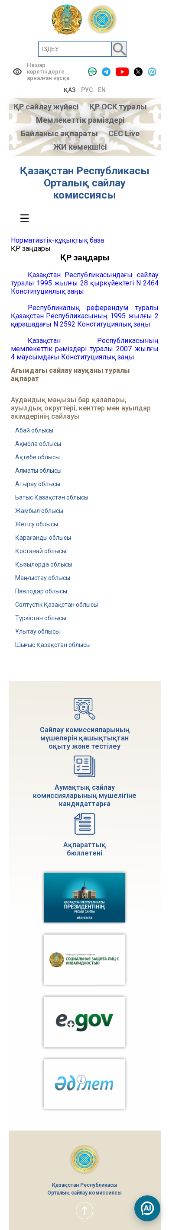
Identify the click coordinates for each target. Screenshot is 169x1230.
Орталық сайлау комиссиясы (85, 189)
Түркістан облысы (40, 618)
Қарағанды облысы (43, 537)
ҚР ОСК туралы (118, 106)
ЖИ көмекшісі (80, 146)
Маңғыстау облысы (42, 577)
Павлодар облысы (41, 591)
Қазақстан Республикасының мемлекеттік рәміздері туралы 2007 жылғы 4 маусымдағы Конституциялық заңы (85, 348)
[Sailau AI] (152, 71)
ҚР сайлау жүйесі (46, 106)
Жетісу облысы (36, 524)
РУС (87, 89)
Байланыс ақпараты (59, 133)
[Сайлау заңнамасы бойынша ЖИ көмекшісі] (147, 1208)
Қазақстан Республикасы (85, 171)
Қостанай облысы (40, 551)
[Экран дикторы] (92, 71)
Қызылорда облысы (43, 564)
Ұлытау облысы (37, 631)
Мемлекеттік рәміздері (80, 120)
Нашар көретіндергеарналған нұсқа (48, 71)
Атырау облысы (37, 483)
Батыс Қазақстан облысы (51, 497)
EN (102, 89)
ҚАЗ (70, 89)
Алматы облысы (38, 470)
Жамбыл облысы (39, 510)
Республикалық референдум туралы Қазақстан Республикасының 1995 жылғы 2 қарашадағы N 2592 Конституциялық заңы (85, 316)
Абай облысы (34, 430)
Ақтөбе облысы (37, 457)
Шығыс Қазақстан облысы (53, 644)
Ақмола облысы (38, 443)
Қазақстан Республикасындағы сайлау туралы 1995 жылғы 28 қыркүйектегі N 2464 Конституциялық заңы (85, 283)
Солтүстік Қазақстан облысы (56, 604)
